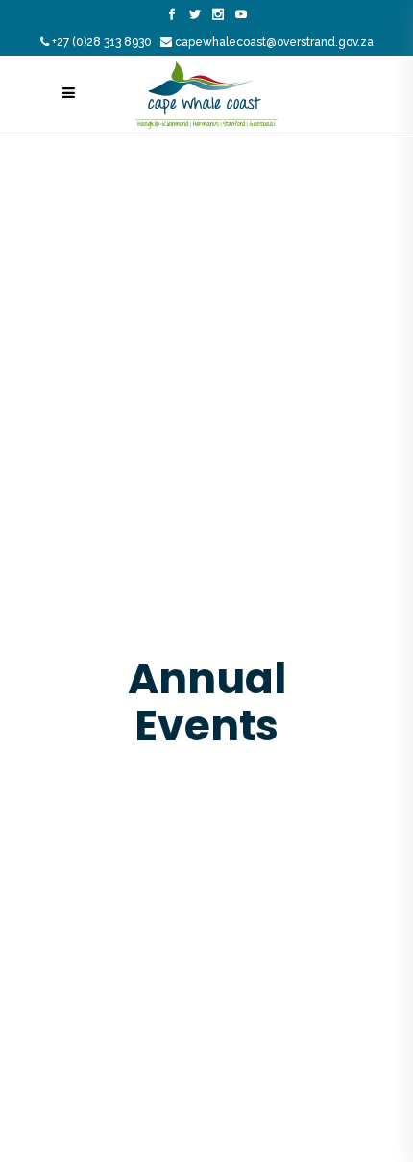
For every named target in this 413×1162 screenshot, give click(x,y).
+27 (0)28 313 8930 (102, 42)
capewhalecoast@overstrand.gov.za (274, 42)
